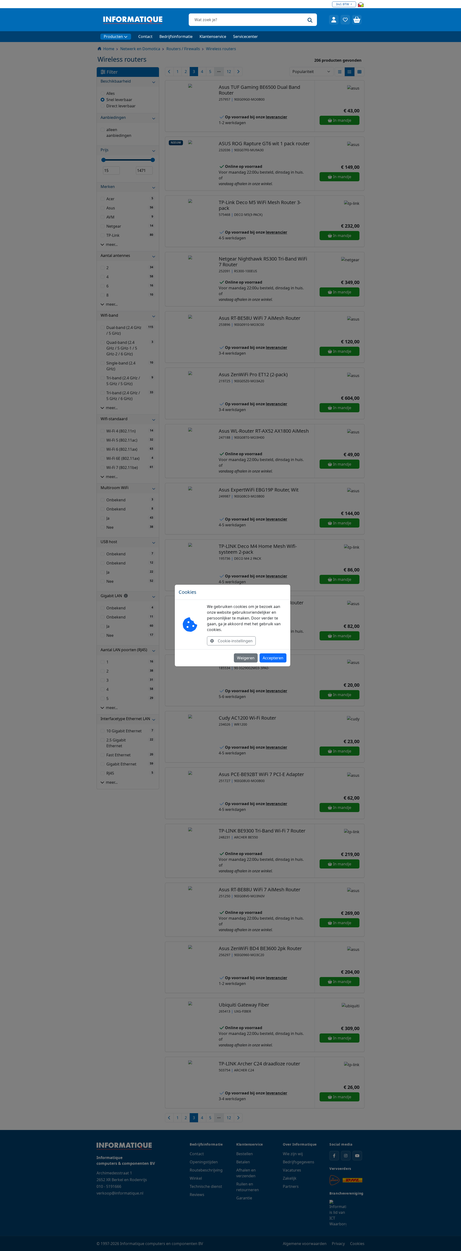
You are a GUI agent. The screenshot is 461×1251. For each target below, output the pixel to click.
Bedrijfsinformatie (176, 36)
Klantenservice (213, 36)
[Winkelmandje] (357, 19)
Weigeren (246, 658)
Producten (113, 36)
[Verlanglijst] (345, 19)
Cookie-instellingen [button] (235, 641)
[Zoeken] (310, 19)
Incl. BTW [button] (343, 4)
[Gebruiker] (334, 19)
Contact (145, 36)
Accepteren (273, 658)
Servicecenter (245, 36)
